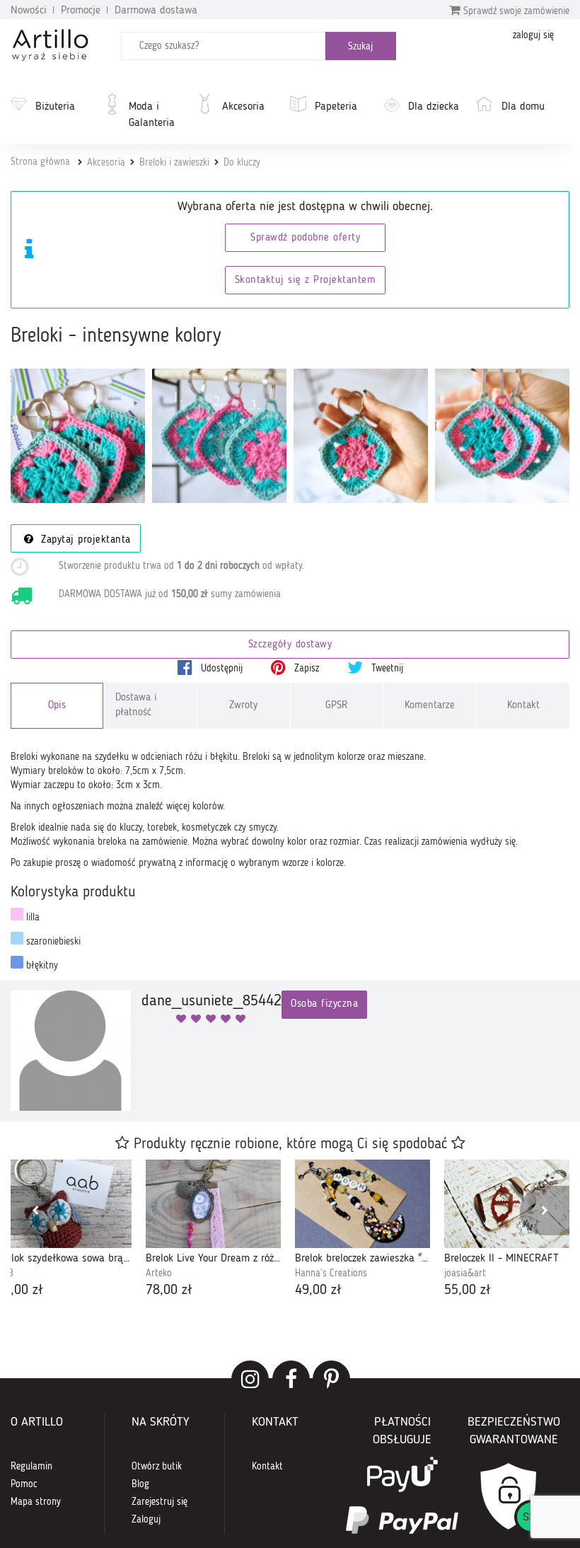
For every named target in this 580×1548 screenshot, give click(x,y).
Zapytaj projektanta (84, 540)
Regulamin (31, 1467)
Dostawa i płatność (136, 705)
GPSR (336, 705)
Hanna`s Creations (331, 1273)
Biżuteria (55, 106)
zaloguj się (533, 35)
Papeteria (336, 106)
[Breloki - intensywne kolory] (78, 436)
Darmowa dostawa (156, 10)
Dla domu (523, 106)
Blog (140, 1484)
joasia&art (465, 1273)
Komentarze (430, 705)
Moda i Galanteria (152, 115)
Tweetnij (386, 669)
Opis (57, 705)
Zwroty (243, 705)
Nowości (29, 10)
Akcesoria (243, 106)
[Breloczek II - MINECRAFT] (511, 1204)
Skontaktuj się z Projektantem (305, 280)
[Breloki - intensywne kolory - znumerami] (219, 436)
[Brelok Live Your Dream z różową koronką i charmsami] (213, 1204)
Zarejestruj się (159, 1502)
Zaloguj (146, 1520)
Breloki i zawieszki (174, 163)
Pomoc (24, 1484)
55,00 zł (467, 1290)
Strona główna (40, 162)
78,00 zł (169, 1290)
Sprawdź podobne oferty (305, 238)
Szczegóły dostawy (290, 645)
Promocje (80, 10)
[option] (213, 1230)
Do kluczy (242, 163)
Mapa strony (36, 1502)
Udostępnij (220, 669)
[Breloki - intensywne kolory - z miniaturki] (502, 436)
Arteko (159, 1273)
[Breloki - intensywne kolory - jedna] (361, 436)
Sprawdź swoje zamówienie (514, 11)
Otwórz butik (157, 1467)
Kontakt (523, 705)
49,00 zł (318, 1290)
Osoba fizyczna (324, 1004)
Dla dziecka (433, 106)
